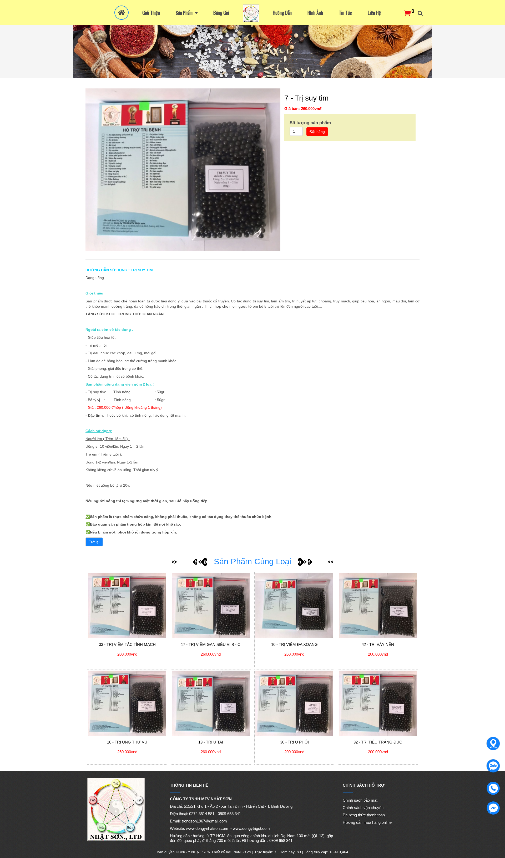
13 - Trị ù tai (210, 742)
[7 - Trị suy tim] (182, 169)
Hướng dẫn (282, 12)
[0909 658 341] (491, 764)
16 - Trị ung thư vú (127, 742)
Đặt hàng (317, 131)
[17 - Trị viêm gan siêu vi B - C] (211, 605)
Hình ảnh (315, 12)
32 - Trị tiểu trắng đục (378, 742)
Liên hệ (374, 12)
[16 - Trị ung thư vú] (127, 703)
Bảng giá (221, 12)
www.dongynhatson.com (207, 828)
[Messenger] (491, 806)
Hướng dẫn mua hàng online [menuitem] (367, 822)
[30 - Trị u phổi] (294, 703)
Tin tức (345, 12)
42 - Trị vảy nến (378, 644)
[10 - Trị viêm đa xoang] (294, 605)
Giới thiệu (151, 12)
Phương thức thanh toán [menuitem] (364, 815)
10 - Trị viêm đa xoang (294, 644)
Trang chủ (121, 12)
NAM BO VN (242, 852)
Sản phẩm (185, 12)
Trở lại (94, 542)
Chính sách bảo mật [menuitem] (360, 800)
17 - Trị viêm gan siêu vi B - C (210, 644)
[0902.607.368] (491, 742)
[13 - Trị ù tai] (211, 703)
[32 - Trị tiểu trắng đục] (378, 703)
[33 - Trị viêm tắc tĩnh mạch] (127, 605)
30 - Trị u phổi (294, 742)
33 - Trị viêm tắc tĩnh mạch (127, 644)
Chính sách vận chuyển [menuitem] (363, 807)
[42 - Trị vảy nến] (378, 605)
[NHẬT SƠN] (251, 13)
